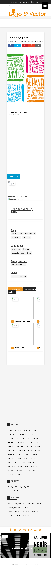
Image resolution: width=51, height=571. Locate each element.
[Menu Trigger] (45, 5)
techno (27, 470)
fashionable (20, 442)
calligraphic (12, 435)
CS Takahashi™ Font (22, 322)
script (20, 466)
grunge (37, 446)
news (26, 458)
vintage (10, 474)
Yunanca (35, 512)
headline (22, 450)
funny (14, 234)
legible (19, 454)
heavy (30, 450)
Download (14, 176)
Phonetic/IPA (27, 508)
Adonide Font (19, 348)
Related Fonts (15, 289)
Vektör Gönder (24, 2)
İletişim (11, 6)
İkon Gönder (35, 2)
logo (26, 454)
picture (33, 458)
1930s (10, 431)
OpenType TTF (24, 487)
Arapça (10, 504)
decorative (26, 438)
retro (17, 462)
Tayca (10, 512)
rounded (31, 462)
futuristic (11, 446)
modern (10, 458)
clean (31, 435)
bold (34, 431)
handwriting (16, 238)
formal (29, 442)
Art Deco (27, 431)
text (34, 470)
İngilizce (26, 249)
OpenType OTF (12, 487)
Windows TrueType (18, 265)
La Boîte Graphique (19, 42)
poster (10, 462)
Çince (10, 516)
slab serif (34, 466)
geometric (20, 446)
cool (18, 438)
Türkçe (29, 253)
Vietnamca (25, 512)
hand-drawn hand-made (27, 234)
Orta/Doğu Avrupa (18, 253)
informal (38, 450)
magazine (34, 454)
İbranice (17, 516)
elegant (10, 442)
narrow (18, 458)
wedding (19, 474)
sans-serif (26, 238)
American (18, 431)
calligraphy (22, 435)
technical (19, 470)
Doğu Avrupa (16, 249)
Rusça (36, 508)
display (35, 438)
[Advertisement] (25, 146)
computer (11, 438)
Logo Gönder (13, 2)
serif (26, 466)
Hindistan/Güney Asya (34, 504)
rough (24, 462)
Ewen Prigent (38, 42)
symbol (10, 470)
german (29, 446)
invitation (11, 454)
